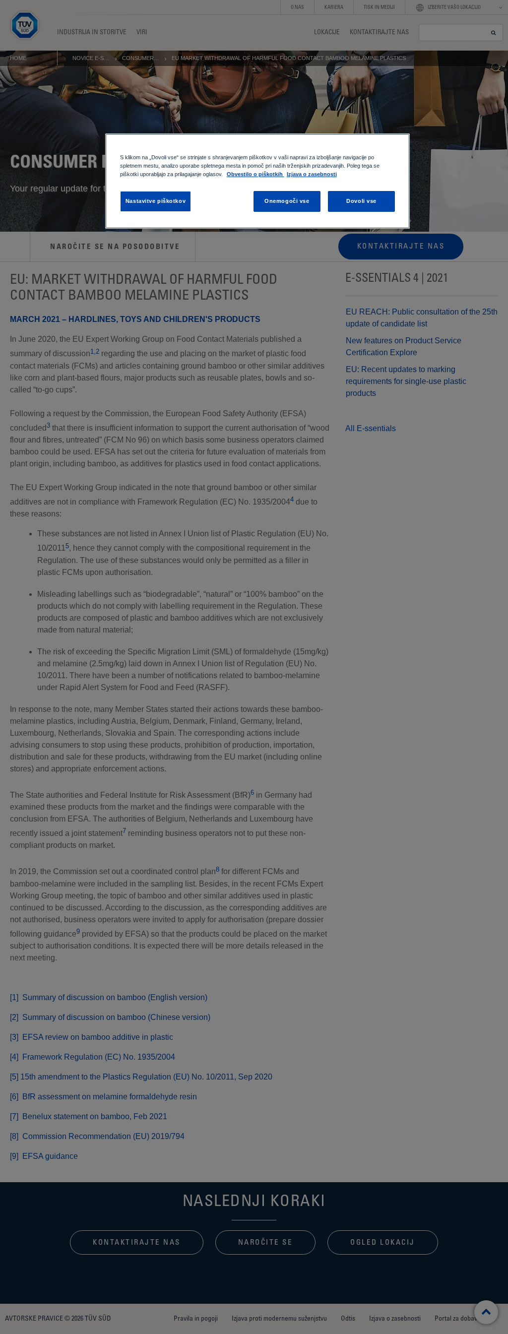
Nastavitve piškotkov (156, 201)
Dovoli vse (361, 201)
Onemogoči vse (286, 201)
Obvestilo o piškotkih (255, 174)
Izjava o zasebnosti (312, 174)
